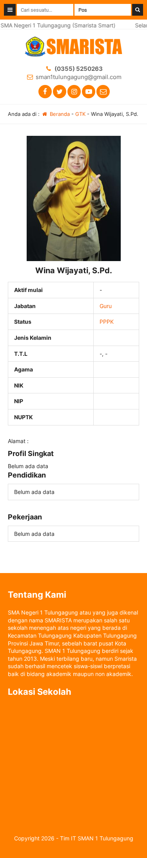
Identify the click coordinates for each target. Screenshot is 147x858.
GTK (80, 114)
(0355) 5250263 (78, 68)
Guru (106, 306)
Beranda (59, 114)
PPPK (107, 321)
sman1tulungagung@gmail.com (79, 77)
